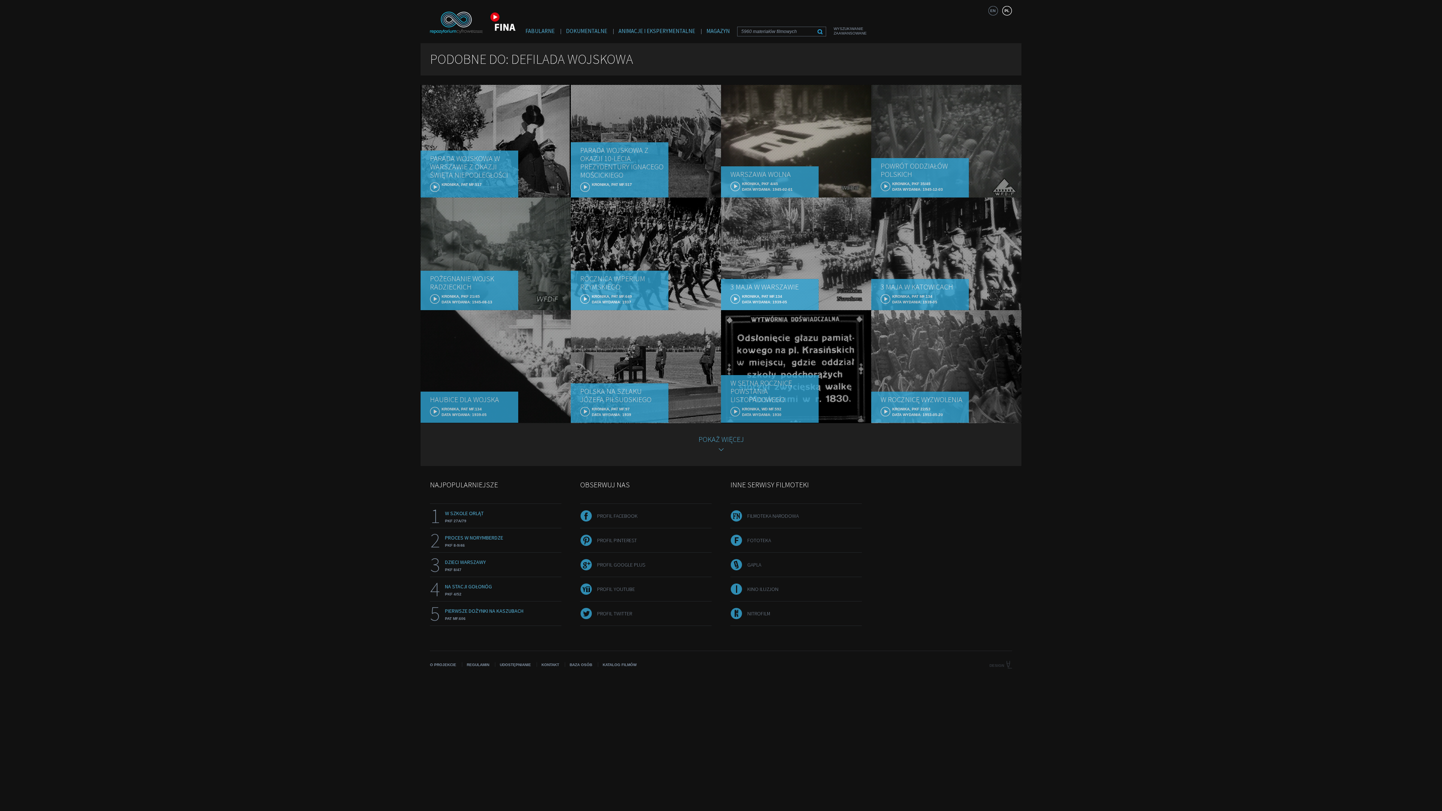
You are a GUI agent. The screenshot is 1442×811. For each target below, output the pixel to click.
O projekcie (443, 665)
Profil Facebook (617, 516)
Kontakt (550, 665)
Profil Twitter (614, 613)
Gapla (754, 564)
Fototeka (759, 540)
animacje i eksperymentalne (656, 31)
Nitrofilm (758, 613)
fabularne (540, 31)
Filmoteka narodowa (773, 516)
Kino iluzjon (762, 589)
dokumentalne (586, 31)
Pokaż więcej (721, 439)
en (993, 11)
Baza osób (581, 665)
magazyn (718, 31)
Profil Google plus (621, 564)
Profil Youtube (616, 589)
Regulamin (478, 665)
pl (1007, 11)
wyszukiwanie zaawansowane (850, 31)
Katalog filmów (620, 665)
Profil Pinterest (617, 540)
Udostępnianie (515, 665)
